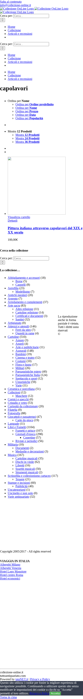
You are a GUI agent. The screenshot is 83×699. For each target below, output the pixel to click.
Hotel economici (10, 578)
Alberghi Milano (10, 564)
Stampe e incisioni (19, 482)
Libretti (19, 465)
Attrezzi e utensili (18, 326)
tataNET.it (21, 679)
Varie (18, 385)
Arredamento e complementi (25, 302)
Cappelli (20, 284)
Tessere (20, 479)
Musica (12, 455)
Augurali (20, 350)
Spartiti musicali (25, 468)
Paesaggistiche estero (28, 371)
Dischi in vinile (24, 461)
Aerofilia (13, 288)
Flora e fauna (23, 364)
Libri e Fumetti (17, 427)
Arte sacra (14, 305)
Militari (19, 368)
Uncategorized (16, 489)
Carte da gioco (24, 420)
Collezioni (14, 392)
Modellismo (22, 291)
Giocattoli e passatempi (22, 416)
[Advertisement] (29, 526)
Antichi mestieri (17, 295)
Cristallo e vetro (17, 402)
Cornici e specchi (18, 399)
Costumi (20, 361)
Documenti (22, 448)
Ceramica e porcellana (21, 389)
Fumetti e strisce (25, 430)
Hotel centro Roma (11, 575)
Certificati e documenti (29, 316)
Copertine (29, 437)
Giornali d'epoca (25, 434)
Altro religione (24, 309)
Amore (19, 340)
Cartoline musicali (26, 458)
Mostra (27, 134)
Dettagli (12, 220)
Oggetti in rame (24, 333)
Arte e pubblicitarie (27, 347)
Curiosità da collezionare (23, 406)
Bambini (20, 354)
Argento (13, 298)
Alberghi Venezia (10, 568)
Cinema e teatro (25, 357)
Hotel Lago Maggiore (13, 571)
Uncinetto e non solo (20, 493)
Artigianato (14, 323)
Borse (19, 281)
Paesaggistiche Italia (27, 375)
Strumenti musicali (26, 472)
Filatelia (12, 409)
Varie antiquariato (18, 496)
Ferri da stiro (23, 329)
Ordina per (34, 104)
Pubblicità (21, 486)
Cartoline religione (26, 312)
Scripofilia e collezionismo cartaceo (29, 475)
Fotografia (14, 413)
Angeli (19, 343)
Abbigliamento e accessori (24, 277)
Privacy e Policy (40, 679)
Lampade (13, 423)
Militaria (13, 444)
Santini (19, 319)
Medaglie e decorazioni (29, 451)
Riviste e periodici (26, 441)
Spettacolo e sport (26, 378)
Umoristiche (22, 382)
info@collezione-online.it (15, 5)
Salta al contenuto (11, 1)
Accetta (55, 693)
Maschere (21, 395)
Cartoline (13, 336)
